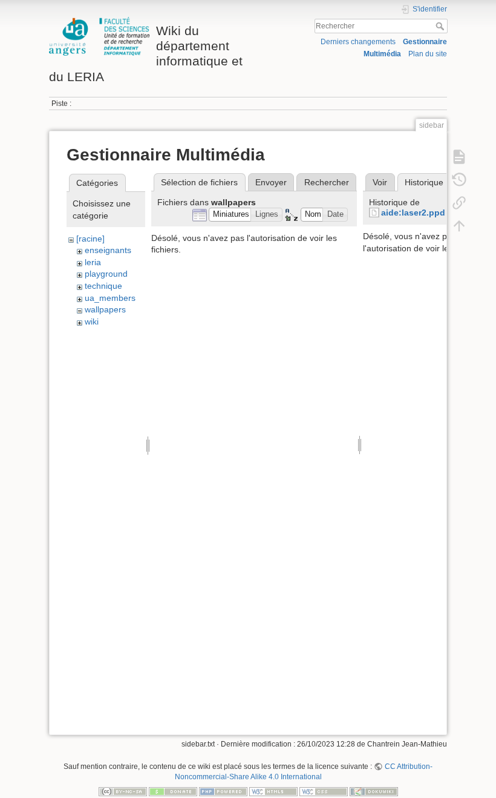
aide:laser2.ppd (413, 212)
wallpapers (105, 309)
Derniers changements (358, 42)
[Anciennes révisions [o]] (459, 179)
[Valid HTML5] (273, 791)
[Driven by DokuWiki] (374, 791)
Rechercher (441, 26)
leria (93, 262)
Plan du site (427, 54)
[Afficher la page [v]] (459, 156)
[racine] (90, 238)
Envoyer (271, 182)
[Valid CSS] (323, 791)
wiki (92, 321)
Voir (380, 182)
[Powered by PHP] (223, 791)
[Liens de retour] (459, 202)
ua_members (110, 298)
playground (106, 274)
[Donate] (173, 791)
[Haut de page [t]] (459, 225)
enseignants (108, 250)
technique (103, 286)
